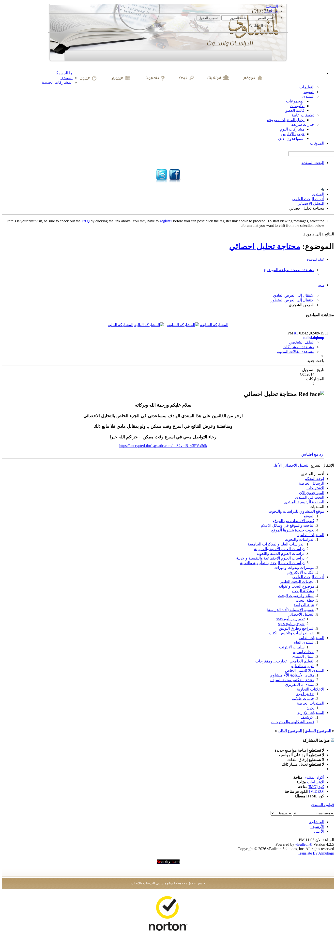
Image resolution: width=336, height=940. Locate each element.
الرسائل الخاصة (311, 483)
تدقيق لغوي (305, 694)
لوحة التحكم (314, 479)
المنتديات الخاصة (310, 703)
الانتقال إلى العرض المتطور (292, 300)
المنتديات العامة (311, 638)
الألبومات (297, 106)
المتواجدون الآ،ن (291, 138)
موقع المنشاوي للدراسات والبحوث (296, 511)
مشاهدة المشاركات (298, 347)
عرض (321, 285)
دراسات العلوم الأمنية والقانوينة (279, 549)
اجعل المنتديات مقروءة (286, 120)
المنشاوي (316, 822)
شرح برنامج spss (291, 624)
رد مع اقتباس (312, 454)
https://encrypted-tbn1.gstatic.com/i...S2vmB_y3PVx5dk (163, 446)
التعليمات (306, 87)
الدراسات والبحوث (299, 539)
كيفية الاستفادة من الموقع (293, 521)
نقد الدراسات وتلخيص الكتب (291, 633)
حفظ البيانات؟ (261, 26)
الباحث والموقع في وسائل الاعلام (287, 525)
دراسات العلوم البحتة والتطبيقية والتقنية (272, 563)
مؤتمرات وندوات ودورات (294, 567)
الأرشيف (317, 827)
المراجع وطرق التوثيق (296, 628)
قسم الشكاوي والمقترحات (292, 722)
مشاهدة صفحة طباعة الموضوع (289, 270)
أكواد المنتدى (314, 777)
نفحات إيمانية (303, 652)
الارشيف (307, 717)
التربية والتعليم (302, 666)
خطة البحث (305, 600)
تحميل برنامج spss (290, 619)
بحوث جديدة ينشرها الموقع (292, 530)
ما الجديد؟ (64, 73)
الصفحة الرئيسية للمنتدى (304, 502)
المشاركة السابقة (214, 325)
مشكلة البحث (303, 591)
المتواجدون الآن (311, 493)
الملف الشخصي (301, 342)
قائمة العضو (295, 110)
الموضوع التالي (290, 730)
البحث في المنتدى (309, 497)
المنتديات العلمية (310, 535)
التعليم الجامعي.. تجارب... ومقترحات (284, 661)
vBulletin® (303, 844)
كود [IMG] (315, 787)
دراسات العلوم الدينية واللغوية (281, 553)
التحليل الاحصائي (310, 203)
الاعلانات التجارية (310, 689)
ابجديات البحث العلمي (296, 581)
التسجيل (271, 6)
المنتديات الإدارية (310, 712)
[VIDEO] (316, 791)
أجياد (310, 708)
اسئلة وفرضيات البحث (296, 596)
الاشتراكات (315, 488)
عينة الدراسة (304, 605)
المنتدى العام (303, 642)
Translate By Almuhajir (316, 853)
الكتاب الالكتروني (300, 572)
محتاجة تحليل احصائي (264, 246)
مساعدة (271, 11)
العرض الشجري (301, 305)
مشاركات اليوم (292, 129)
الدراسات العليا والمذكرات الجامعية (276, 544)
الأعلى (277, 465)
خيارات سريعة (302, 124)
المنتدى (67, 78)
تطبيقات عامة (303, 115)
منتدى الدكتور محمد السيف (292, 680)
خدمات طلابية (303, 698)
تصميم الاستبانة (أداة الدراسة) (290, 610)
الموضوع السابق (318, 730)
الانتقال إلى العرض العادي (293, 295)
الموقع (309, 516)
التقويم (308, 92)
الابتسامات (315, 782)
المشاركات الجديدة (57, 82)
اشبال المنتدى (303, 656)
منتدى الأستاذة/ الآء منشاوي (292, 675)
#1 (296, 333)
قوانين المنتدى (322, 805)
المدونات (317, 143)
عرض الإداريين (293, 134)
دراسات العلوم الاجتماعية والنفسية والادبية (270, 558)
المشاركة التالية (120, 325)
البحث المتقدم (312, 163)
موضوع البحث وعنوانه (296, 586)
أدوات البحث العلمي (308, 199)
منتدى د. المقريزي (299, 684)
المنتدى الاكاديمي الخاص (304, 670)
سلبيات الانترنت (292, 647)
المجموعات (295, 101)
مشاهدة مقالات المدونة (295, 351)
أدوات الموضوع (315, 259)
